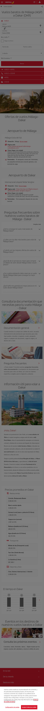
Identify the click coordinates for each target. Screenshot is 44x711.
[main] (22, 699)
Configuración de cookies (12, 707)
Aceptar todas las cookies (29, 707)
